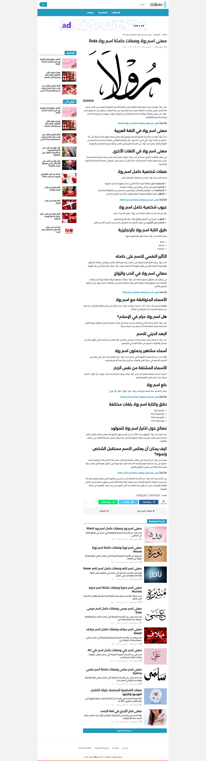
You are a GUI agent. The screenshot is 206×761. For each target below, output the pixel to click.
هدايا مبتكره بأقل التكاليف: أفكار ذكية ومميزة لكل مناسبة (52, 74)
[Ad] (103, 25)
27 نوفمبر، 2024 (121, 684)
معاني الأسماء (142, 495)
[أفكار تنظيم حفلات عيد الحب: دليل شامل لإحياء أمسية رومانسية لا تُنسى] (69, 90)
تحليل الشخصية (154, 495)
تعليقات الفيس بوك (144, 511)
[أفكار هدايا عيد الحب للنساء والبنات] (69, 191)
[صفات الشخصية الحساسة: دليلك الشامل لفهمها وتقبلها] (155, 696)
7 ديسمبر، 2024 (121, 539)
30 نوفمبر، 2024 (121, 661)
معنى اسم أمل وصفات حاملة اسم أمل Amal (139, 397)
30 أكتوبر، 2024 (146, 47)
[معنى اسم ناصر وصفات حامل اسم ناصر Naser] (155, 575)
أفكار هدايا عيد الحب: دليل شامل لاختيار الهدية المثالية (50, 216)
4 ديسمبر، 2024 (121, 602)
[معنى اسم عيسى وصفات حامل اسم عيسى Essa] (155, 615)
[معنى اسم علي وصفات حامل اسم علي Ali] (155, 656)
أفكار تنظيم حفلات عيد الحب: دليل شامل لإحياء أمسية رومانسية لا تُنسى (50, 88)
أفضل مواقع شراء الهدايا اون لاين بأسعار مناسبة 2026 (50, 61)
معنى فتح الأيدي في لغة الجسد (121, 711)
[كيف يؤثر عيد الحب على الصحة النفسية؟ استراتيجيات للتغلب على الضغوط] (69, 152)
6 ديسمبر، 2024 (121, 562)
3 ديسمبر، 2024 (121, 623)
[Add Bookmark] (85, 502)
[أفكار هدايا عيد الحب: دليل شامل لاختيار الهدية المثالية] (69, 218)
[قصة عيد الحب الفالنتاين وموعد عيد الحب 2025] (69, 178)
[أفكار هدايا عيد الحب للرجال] (69, 205)
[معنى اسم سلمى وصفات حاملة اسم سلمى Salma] (155, 676)
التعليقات (102, 511)
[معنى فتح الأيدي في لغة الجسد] (155, 717)
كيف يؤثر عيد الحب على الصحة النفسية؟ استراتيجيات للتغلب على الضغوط (51, 151)
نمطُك (95, 757)
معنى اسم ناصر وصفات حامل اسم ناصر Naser (112, 568)
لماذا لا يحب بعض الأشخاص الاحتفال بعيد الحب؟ (50, 229)
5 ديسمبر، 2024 (121, 579)
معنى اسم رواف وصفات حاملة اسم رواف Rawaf (138, 123)
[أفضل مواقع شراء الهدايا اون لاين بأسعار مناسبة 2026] (69, 63)
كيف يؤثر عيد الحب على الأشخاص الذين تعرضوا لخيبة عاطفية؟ (51, 163)
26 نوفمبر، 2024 (121, 722)
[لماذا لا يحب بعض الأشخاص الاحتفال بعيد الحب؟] (69, 231)
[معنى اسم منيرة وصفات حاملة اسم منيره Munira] (155, 594)
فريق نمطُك (159, 47)
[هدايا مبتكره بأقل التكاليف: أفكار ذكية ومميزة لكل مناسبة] (69, 76)
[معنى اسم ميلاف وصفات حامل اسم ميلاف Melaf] (155, 635)
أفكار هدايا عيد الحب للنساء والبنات (52, 188)
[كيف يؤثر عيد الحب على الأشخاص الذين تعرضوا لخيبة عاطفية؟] (69, 165)
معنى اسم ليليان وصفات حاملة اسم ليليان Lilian (138, 473)
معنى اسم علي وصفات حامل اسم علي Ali (115, 650)
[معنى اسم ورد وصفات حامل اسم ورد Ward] (155, 535)
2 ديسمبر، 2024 (121, 644)
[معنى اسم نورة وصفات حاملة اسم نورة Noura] (155, 554)
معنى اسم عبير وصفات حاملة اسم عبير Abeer (139, 200)
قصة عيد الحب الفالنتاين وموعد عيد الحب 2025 (50, 175)
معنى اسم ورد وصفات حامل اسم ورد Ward (114, 528)
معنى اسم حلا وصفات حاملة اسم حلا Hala (141, 292)
